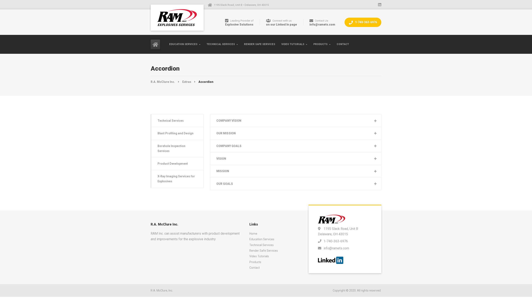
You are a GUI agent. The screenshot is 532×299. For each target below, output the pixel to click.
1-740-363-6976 (365, 22)
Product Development (173, 163)
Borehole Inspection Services (171, 148)
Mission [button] (222, 171)
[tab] (295, 120)
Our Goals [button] (224, 183)
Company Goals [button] (228, 146)
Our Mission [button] (226, 133)
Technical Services (221, 44)
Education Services (183, 44)
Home (253, 233)
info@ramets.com (336, 248)
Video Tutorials (292, 44)
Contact (343, 44)
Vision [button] (221, 158)
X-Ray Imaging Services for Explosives (176, 179)
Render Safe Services (259, 44)
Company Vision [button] (228, 120)
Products (320, 44)
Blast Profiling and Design (175, 133)
